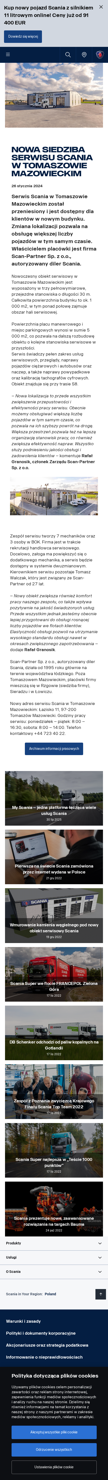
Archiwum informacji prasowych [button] (54, 749)
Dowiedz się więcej (23, 36)
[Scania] (100, 55)
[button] (54, 1243)
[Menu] (8, 55)
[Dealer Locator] (84, 55)
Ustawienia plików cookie (54, 1467)
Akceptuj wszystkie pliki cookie (54, 1432)
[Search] (68, 55)
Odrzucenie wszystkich (54, 1450)
